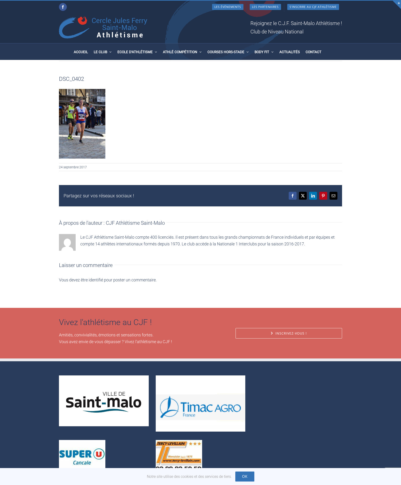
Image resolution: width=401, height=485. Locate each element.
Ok (245, 476)
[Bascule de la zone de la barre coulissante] (397, 5)
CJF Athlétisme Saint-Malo (135, 223)
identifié (96, 279)
